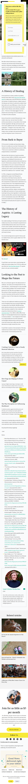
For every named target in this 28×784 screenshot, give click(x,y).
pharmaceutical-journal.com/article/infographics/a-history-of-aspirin (15, 486)
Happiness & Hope (16, 638)
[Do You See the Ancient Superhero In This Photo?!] (14, 625)
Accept (11, 781)
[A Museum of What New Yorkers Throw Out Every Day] (14, 671)
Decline (17, 781)
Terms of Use (11, 769)
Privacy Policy (19, 769)
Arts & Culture (5, 684)
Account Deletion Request (20, 771)
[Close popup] (24, 4)
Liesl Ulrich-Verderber (11, 589)
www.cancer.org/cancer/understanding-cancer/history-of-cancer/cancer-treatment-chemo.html (14, 542)
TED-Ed (5, 258)
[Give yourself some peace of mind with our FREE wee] (14, 764)
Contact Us (4, 769)
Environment (10, 684)
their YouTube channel (14, 266)
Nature (3, 661)
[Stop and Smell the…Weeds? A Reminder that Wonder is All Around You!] (14, 648)
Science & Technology (6, 638)
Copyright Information (7, 771)
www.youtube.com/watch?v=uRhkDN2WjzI (15, 514)
